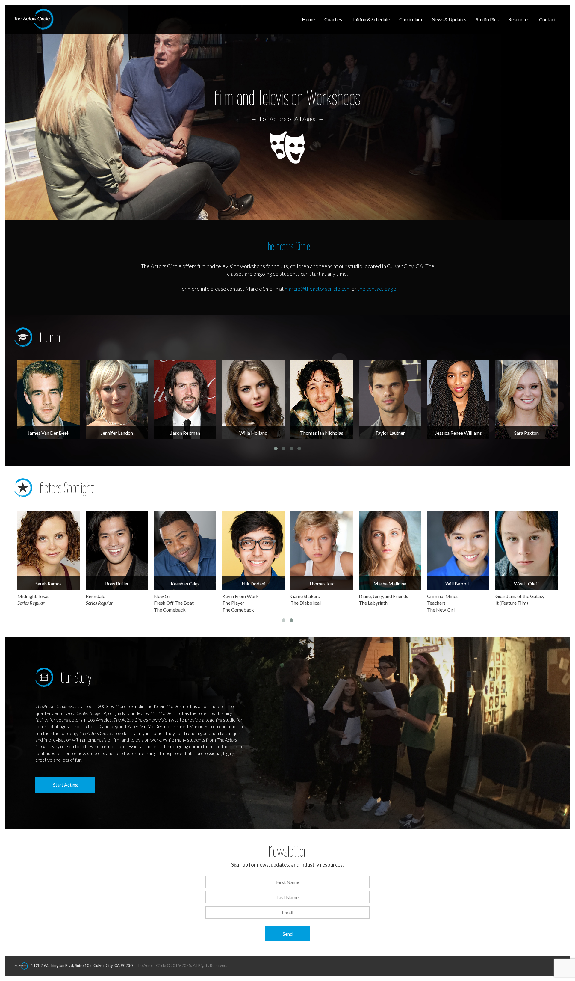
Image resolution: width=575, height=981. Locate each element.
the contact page (377, 288)
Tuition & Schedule (371, 19)
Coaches (333, 19)
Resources (518, 19)
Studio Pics (487, 19)
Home (308, 19)
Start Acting (65, 784)
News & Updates (449, 19)
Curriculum (410, 19)
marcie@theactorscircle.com (318, 288)
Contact (547, 19)
